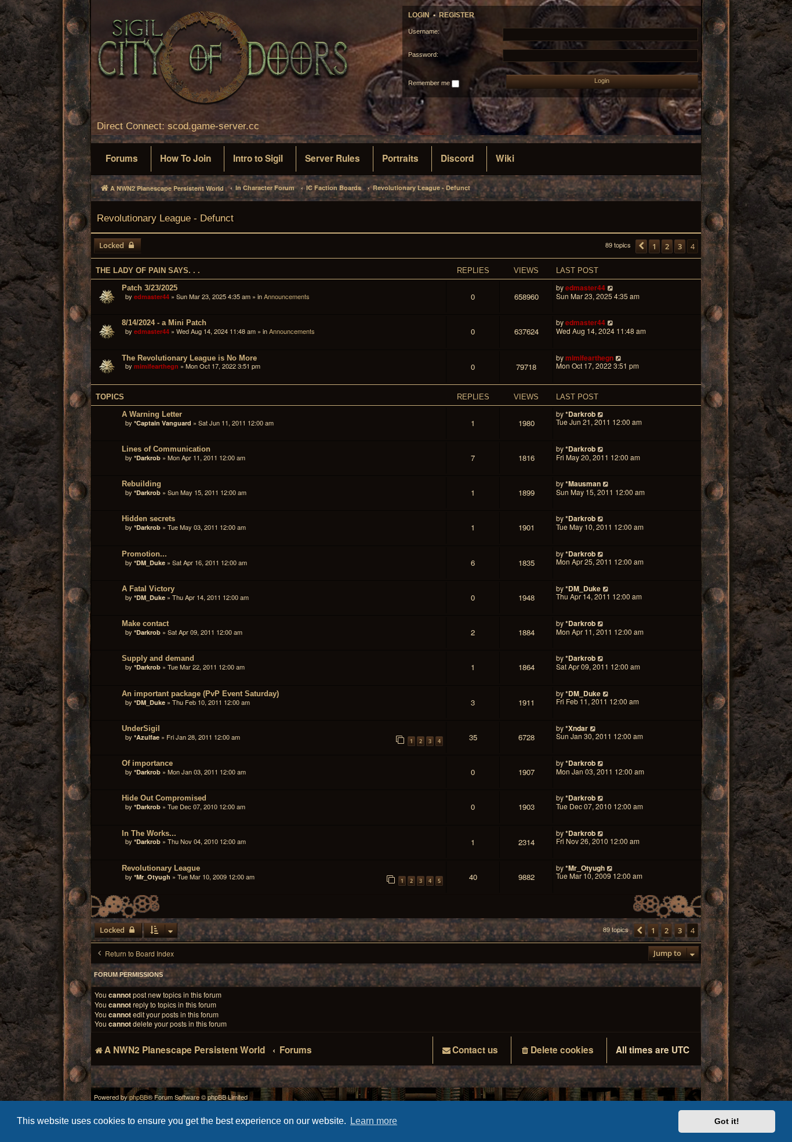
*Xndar (576, 728)
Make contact (145, 623)
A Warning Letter (152, 414)
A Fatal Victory (148, 588)
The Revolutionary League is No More (189, 358)
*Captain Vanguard (162, 423)
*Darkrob (580, 414)
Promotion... (144, 554)
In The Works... (149, 833)
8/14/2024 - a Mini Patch (164, 322)
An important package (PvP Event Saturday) (200, 693)
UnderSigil (141, 728)
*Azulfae (146, 737)
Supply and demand (158, 658)
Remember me (430, 82)
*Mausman (583, 483)
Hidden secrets (148, 518)
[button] (641, 246)
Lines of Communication (166, 449)
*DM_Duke (149, 562)
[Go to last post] (611, 287)
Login (419, 15)
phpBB (138, 1097)
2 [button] (667, 246)
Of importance (147, 763)
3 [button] (680, 246)
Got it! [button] (726, 1121)
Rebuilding (141, 483)
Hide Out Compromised (164, 798)
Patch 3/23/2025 (149, 287)
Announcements (287, 296)
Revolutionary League (161, 868)
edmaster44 (151, 296)
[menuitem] (122, 159)
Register (456, 15)
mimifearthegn (156, 366)
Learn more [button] (373, 1121)
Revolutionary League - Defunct (165, 218)
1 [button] (654, 246)
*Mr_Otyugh (152, 876)
